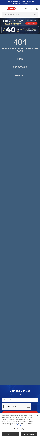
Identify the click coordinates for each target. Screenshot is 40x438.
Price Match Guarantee (21, 3)
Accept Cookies (29, 434)
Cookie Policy (17, 425)
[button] (3, 8)
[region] (20, 425)
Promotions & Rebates (27, 1)
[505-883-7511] (31, 8)
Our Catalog (20, 67)
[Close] (38, 415)
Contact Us (20, 75)
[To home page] (13, 8)
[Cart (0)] (37, 8)
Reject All (10, 434)
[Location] (26, 8)
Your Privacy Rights (20, 429)
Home (20, 59)
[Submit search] (35, 14)
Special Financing (13, 1)
